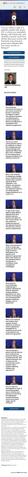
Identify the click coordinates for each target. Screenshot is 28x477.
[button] (14, 17)
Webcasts (9, 465)
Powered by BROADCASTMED (19, 472)
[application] (14, 17)
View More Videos (14, 408)
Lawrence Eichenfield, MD (13, 86)
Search (24, 7)
